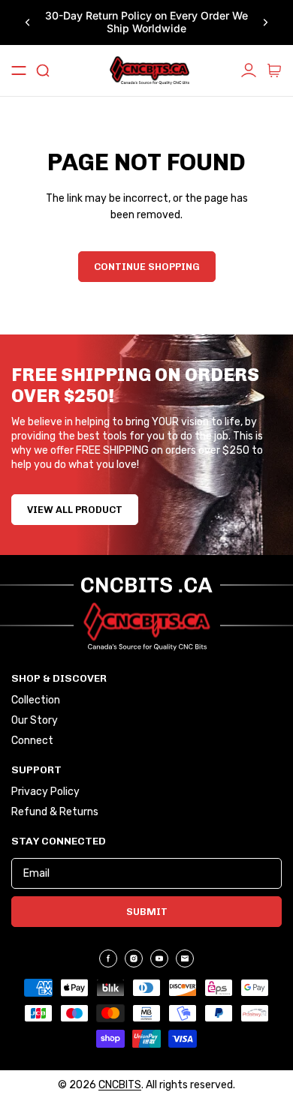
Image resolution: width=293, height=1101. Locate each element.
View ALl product (74, 509)
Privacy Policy (45, 792)
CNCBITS (119, 1084)
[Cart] (274, 70)
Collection (35, 700)
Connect (32, 741)
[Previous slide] (27, 22)
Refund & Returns (54, 812)
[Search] (42, 70)
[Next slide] (265, 22)
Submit (147, 911)
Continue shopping (147, 266)
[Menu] (18, 70)
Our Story (34, 721)
